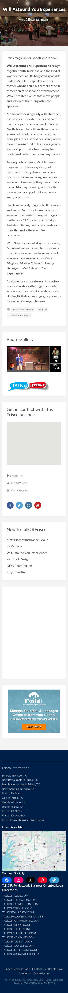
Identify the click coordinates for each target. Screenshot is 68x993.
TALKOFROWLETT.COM (18, 945)
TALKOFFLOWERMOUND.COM (22, 916)
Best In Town (55, 968)
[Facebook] (10, 505)
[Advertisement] (34, 635)
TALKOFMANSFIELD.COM (19, 933)
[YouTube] (37, 505)
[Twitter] (19, 505)
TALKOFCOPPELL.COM (17, 908)
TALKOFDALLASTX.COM (18, 912)
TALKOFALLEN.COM (15, 895)
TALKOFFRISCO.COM (16, 924)
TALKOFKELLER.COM (16, 929)
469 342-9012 (19, 483)
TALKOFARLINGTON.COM (19, 899)
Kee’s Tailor (14, 546)
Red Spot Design (18, 559)
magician (42, 309)
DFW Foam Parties (19, 566)
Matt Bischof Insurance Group (27, 540)
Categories (24, 973)
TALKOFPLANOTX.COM (17, 941)
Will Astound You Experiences (27, 553)
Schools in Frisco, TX (14, 775)
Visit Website (19, 490)
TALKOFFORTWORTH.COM (20, 920)
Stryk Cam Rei (16, 572)
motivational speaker (19, 315)
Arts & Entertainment (33, 19)
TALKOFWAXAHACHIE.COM (20, 954)
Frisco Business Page (17, 968)
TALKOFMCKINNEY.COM (18, 937)
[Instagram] (28, 505)
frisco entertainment (23, 309)
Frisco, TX (16, 475)
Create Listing (41, 973)
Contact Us (39, 968)
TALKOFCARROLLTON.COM (20, 904)
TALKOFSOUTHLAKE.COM (19, 949)
